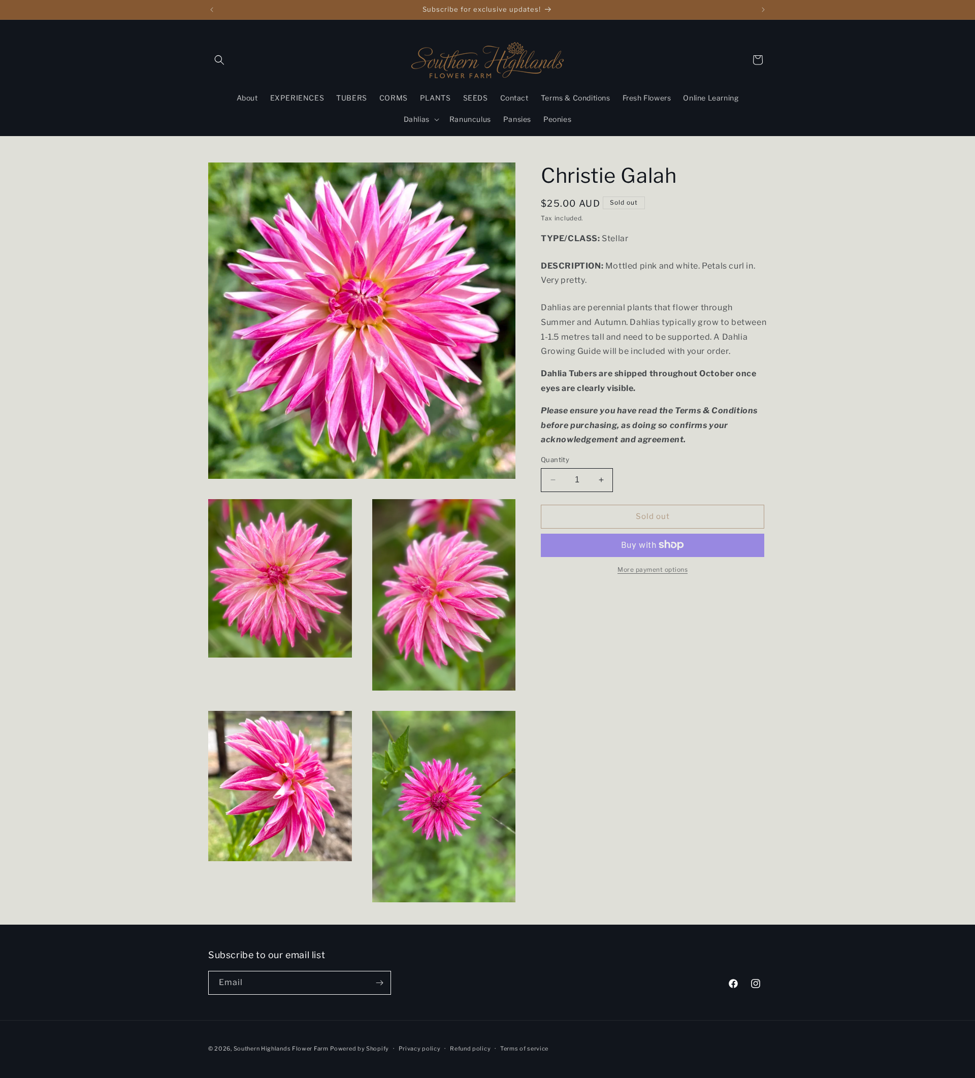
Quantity (555, 459)
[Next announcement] (763, 9)
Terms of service (524, 1048)
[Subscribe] (379, 983)
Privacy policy (420, 1048)
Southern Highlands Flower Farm (281, 1048)
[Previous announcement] (212, 9)
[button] (219, 60)
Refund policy (470, 1048)
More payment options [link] (653, 569)
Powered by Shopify (359, 1048)
